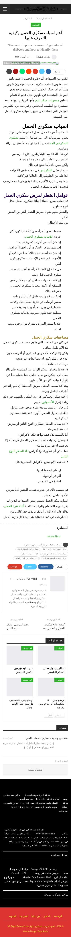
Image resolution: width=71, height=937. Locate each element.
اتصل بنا (24, 916)
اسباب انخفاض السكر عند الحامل (53, 558)
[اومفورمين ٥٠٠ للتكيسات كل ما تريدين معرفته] (51, 687)
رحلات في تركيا (41, 841)
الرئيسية (58, 916)
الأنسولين (48, 402)
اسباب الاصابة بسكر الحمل (32, 554)
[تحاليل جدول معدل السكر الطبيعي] (51, 655)
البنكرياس (46, 170)
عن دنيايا (35, 916)
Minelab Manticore (45, 833)
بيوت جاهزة (51, 807)
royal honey (30, 602)
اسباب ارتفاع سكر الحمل (56, 554)
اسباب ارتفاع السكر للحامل (27, 549)
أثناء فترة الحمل (14, 506)
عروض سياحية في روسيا (47, 873)
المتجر (47, 916)
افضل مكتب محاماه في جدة (44, 803)
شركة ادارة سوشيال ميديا (37, 795)
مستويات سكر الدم (47, 100)
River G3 (24, 803)
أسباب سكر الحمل (53, 545)
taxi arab (55, 841)
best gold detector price (47, 799)
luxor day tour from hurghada (38, 881)
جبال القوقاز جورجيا (28, 837)
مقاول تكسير (23, 833)
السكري (36, 25)
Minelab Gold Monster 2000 (37, 877)
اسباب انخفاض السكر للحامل (26, 558)
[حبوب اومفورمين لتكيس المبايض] (20, 655)
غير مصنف (27, 648)
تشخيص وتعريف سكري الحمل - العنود (46, 738)
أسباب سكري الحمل (34, 545)
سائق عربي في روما (46, 885)
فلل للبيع (58, 877)
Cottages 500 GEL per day (44, 869)
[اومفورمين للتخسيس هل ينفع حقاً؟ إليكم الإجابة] (20, 687)
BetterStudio (43, 931)
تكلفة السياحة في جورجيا (34, 845)
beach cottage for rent (22, 807)
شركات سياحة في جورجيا (31, 829)
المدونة (12, 916)
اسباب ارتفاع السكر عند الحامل (54, 549)
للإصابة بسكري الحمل (39, 236)
